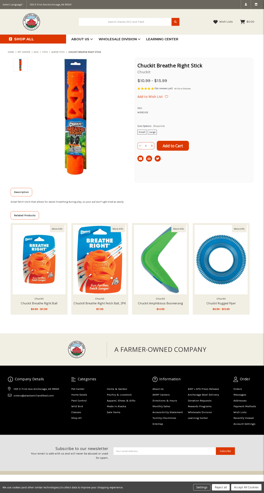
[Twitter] (158, 158)
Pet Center (77, 389)
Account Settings (244, 423)
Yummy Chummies (164, 418)
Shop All (76, 418)
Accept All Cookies (246, 487)
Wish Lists (226, 21)
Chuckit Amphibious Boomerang (160, 303)
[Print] (149, 158)
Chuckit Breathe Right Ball (39, 303)
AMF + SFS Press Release (203, 389)
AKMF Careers (161, 394)
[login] (246, 4)
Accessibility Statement (167, 412)
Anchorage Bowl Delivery (203, 394)
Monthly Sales (161, 406)
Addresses (240, 400)
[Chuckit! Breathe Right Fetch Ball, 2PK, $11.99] (100, 260)
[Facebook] (10, 404)
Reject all (221, 487)
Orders (237, 389)
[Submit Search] (175, 22)
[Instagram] (17, 404)
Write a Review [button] (182, 88)
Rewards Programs (200, 406)
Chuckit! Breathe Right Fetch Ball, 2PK (100, 303)
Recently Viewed (243, 418)
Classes (76, 412)
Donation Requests (200, 400)
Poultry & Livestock (119, 394)
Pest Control (79, 400)
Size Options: (151, 126)
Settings (201, 487)
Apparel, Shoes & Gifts (121, 400)
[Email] (140, 158)
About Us (80, 39)
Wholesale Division (118, 39)
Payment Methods (244, 406)
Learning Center (162, 39)
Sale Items (113, 412)
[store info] (256, 4)
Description (21, 192)
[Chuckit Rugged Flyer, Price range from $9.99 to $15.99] (221, 260)
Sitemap (157, 423)
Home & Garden (117, 389)
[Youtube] (24, 404)
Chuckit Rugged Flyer (221, 303)
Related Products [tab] (25, 215)
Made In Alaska (116, 406)
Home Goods (79, 394)
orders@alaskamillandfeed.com (34, 395)
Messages (239, 394)
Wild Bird (77, 406)
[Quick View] (60, 228)
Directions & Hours (164, 400)
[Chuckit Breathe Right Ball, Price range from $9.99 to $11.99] (39, 260)
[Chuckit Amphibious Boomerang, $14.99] (160, 260)
